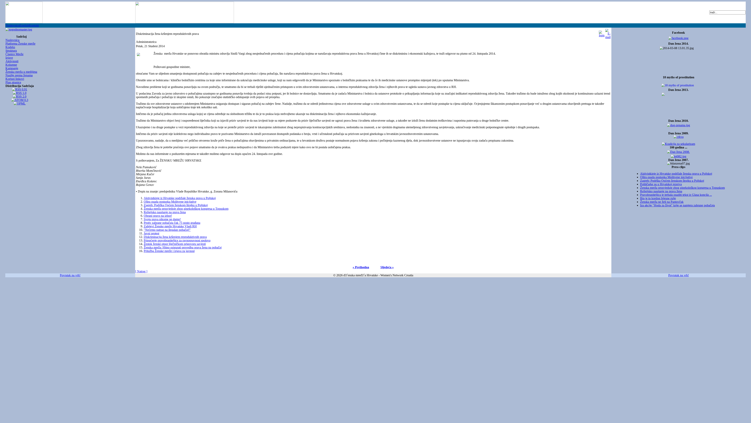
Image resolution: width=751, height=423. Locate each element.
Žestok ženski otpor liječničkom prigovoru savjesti (175, 244)
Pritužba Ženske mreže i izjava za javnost (169, 251)
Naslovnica (13, 25)
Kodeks (10, 47)
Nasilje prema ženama (19, 75)
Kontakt (34, 25)
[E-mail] (608, 32)
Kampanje (11, 68)
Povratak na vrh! (70, 275)
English (24, 25)
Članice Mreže (14, 54)
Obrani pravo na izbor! (158, 215)
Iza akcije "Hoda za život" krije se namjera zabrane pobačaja (677, 205)
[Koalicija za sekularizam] (18, 28)
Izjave (9, 57)
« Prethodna (361, 267)
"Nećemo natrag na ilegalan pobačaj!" (167, 229)
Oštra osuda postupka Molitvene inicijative (666, 177)
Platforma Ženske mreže (20, 43)
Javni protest (151, 233)
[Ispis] (602, 32)
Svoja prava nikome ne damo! (162, 219)
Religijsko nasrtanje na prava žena (661, 191)
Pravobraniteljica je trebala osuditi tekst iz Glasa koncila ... (676, 194)
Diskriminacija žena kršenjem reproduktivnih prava (175, 237)
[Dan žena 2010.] (678, 124)
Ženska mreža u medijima (21, 71)
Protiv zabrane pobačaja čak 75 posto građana (172, 222)
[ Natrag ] (141, 271)
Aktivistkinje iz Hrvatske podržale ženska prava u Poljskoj (676, 173)
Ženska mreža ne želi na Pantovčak (662, 201)
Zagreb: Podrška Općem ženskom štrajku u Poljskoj (672, 180)
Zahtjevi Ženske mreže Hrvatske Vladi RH (170, 226)
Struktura (11, 50)
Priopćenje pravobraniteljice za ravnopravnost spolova (177, 240)
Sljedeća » (387, 267)
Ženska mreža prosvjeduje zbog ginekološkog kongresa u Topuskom (682, 187)
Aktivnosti (11, 61)
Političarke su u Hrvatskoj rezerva (661, 184)
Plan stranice (13, 82)
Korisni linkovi (14, 78)
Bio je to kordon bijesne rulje (658, 198)
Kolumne (11, 64)
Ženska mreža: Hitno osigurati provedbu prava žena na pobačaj (183, 247)
